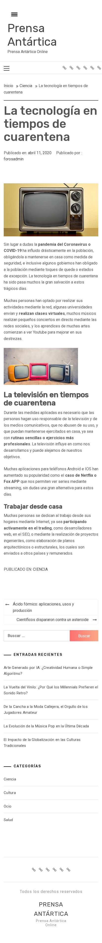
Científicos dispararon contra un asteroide (53, 619)
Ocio (7, 806)
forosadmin (14, 159)
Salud (8, 820)
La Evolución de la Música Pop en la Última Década (46, 726)
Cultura (10, 793)
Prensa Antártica (32, 35)
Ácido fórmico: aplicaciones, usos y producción (43, 607)
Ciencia (40, 569)
